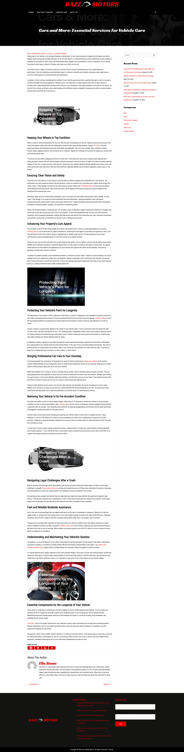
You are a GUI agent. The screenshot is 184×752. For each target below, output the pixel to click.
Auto (125, 113)
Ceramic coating (100, 318)
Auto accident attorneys (50, 488)
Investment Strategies (131, 120)
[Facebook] (31, 648)
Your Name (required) (122, 703)
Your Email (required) (122, 713)
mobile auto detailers (90, 361)
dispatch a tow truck (66, 526)
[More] (52, 648)
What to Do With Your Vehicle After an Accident (139, 76)
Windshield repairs (87, 186)
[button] (156, 12)
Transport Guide (129, 131)
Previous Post (33, 684)
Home (29, 54)
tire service (97, 145)
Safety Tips (127, 127)
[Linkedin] (45, 648)
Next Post (108, 684)
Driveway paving (32, 231)
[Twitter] (38, 648)
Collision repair (64, 404)
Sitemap (110, 749)
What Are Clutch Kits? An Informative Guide (137, 83)
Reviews (126, 124)
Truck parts (30, 623)
